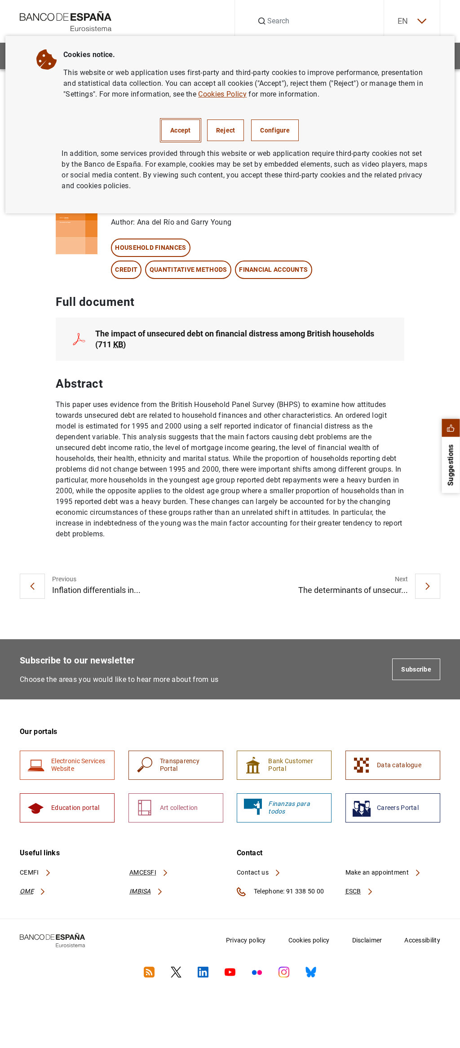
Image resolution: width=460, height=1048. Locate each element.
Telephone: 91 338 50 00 (288, 891)
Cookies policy (309, 940)
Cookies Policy (222, 94)
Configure (275, 130)
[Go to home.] (66, 20)
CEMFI (30, 872)
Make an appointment (378, 872)
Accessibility (422, 940)
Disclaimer (367, 940)
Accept (180, 130)
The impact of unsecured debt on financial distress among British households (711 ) (234, 339)
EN (403, 21)
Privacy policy (246, 940)
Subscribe (416, 669)
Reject (225, 130)
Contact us (253, 872)
